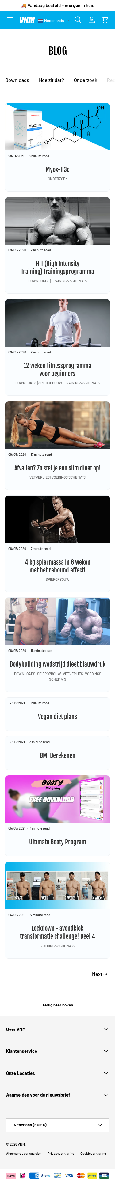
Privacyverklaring (61, 1153)
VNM (21, 1144)
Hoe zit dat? (51, 80)
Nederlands (53, 20)
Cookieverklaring (93, 1153)
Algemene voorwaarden (23, 1153)
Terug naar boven (57, 1004)
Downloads (17, 80)
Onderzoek (85, 80)
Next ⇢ (99, 974)
